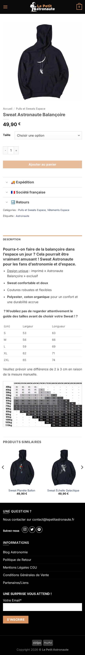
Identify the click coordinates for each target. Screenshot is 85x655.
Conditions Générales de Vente (26, 575)
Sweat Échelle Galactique (63, 490)
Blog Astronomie (15, 552)
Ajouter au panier (42, 164)
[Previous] (3, 475)
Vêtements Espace (58, 210)
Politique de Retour (17, 560)
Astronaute (22, 216)
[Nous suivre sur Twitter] (32, 529)
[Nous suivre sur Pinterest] (39, 529)
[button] (5, 7)
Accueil (7, 108)
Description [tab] (12, 239)
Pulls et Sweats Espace (30, 108)
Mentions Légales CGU (20, 567)
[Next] (81, 475)
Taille (6, 134)
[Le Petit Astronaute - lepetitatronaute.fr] (42, 7)
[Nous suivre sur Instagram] (25, 529)
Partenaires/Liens (15, 583)
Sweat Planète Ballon (21, 490)
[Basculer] (7, 182)
